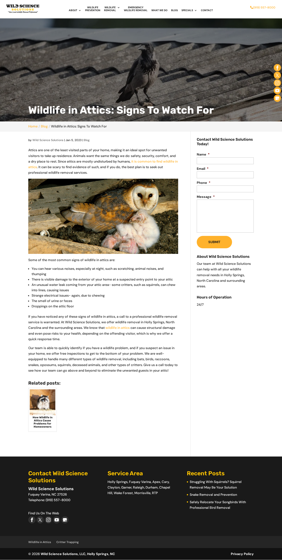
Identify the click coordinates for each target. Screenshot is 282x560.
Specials (187, 10)
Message (206, 197)
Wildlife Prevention (92, 9)
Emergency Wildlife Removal (136, 9)
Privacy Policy (242, 554)
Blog (174, 10)
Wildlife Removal (110, 9)
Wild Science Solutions (47, 140)
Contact (207, 10)
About (73, 10)
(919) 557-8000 (264, 7)
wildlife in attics (117, 328)
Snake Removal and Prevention (213, 494)
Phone (203, 183)
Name (203, 154)
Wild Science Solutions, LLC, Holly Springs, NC (78, 554)
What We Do (159, 10)
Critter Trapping (67, 542)
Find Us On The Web (43, 513)
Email (203, 169)
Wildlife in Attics (39, 542)
